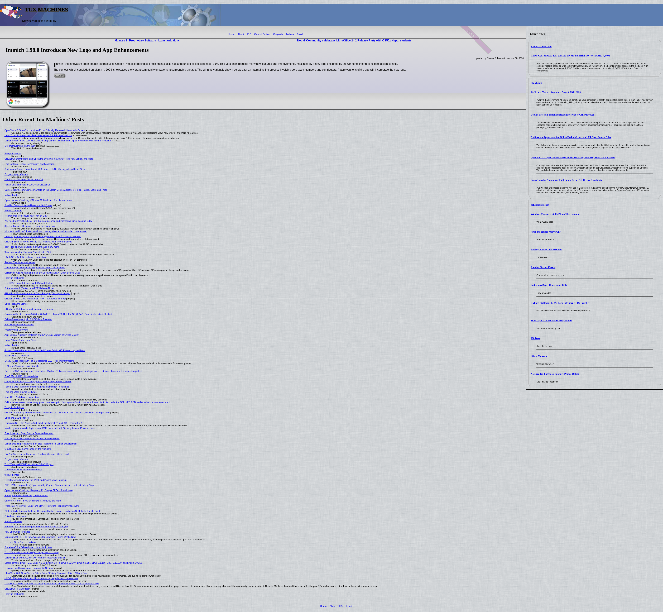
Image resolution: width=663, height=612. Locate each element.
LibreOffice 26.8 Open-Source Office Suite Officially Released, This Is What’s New (45, 573)
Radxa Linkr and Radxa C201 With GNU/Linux (27, 184)
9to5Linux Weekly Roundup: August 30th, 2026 (556, 92)
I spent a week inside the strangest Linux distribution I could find (36, 386)
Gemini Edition (262, 34)
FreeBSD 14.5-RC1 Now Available (21, 376)
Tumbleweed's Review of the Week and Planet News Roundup (35, 480)
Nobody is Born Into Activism (546, 249)
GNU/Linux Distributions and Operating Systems (28, 309)
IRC (249, 34)
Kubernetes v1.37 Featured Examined (23, 469)
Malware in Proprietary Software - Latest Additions (147, 40)
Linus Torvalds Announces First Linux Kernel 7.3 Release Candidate (566, 180)
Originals (278, 34)
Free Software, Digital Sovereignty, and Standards (29, 164)
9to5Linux (536, 83)
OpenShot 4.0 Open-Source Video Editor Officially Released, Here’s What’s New (573, 157)
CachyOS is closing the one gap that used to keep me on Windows (37, 381)
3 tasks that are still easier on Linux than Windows (29, 226)
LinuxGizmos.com (541, 46)
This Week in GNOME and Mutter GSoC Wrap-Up (29, 464)
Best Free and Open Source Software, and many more (31, 247)
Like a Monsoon (539, 356)
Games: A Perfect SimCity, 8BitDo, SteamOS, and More (32, 500)
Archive (290, 34)
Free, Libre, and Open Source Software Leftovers (29, 433)
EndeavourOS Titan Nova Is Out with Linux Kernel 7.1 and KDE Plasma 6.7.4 (43, 423)
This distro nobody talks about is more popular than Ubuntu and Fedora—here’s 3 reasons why (51, 583)
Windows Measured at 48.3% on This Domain (555, 214)
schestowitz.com (540, 204)
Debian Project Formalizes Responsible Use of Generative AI (562, 114)
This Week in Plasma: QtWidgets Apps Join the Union (31, 552)
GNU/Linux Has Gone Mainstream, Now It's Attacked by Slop (35, 298)
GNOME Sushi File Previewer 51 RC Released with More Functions (38, 241)
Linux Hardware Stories (16, 304)
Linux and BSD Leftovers (17, 418)
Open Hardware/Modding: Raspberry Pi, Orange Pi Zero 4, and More (38, 490)
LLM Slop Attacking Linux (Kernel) (21, 366)
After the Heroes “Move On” (546, 232)
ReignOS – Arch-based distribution (21, 397)
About (241, 34)
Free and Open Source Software (20, 392)
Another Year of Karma (543, 267)
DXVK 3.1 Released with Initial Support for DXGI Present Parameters (39, 361)
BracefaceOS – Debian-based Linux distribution (28, 547)
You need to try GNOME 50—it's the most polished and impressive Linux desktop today (48, 221)
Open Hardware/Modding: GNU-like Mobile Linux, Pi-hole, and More (38, 200)
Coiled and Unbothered (15, 516)
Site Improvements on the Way (20, 146)
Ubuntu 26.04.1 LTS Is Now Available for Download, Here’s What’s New (40, 537)
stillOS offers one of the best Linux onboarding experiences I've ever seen (41, 578)
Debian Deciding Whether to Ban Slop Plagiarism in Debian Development (40, 443)
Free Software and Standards (19, 324)
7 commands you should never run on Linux (26, 215)
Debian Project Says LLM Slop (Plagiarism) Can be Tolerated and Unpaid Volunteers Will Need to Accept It (57, 140)
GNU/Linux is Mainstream (17, 588)
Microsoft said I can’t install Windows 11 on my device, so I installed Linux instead (45, 231)
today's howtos (11, 195)
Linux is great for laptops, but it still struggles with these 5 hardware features (42, 236)
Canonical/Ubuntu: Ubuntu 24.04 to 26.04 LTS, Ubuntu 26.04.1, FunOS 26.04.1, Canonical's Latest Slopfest (58, 314)
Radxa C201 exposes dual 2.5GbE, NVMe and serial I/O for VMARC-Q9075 (570, 55)
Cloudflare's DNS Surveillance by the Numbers (27, 449)
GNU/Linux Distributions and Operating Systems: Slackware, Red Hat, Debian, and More (48, 158)
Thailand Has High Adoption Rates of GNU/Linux (28, 568)
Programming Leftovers (16, 174)
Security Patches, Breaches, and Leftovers (26, 495)
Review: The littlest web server (19, 262)
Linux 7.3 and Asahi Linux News (20, 340)
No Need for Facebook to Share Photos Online (555, 374)
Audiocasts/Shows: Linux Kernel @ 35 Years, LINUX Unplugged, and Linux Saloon (45, 169)
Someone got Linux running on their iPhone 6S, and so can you (36, 526)
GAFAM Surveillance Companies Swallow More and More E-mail (36, 454)
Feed (300, 34)
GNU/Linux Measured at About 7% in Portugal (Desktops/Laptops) (37, 293)
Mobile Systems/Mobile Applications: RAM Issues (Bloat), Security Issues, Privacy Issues (49, 428)
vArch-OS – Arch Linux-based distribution (25, 257)
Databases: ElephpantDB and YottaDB (23, 179)
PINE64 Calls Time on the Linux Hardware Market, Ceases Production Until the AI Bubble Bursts (52, 511)
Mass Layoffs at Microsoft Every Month (551, 320)
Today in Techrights (14, 278)
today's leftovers (12, 153)
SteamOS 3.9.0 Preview (16, 355)
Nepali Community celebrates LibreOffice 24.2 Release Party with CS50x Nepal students (354, 40)
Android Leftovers (13, 210)
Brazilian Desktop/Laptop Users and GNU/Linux (28, 205)
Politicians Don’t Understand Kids (549, 285)
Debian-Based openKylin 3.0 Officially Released (28, 319)
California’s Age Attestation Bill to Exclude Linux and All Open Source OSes (571, 137)
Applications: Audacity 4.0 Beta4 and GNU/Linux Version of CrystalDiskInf (41, 335)
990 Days (535, 338)
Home (231, 34)
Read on (59, 75)
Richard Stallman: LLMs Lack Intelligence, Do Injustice (560, 303)
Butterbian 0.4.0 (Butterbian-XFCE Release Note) (29, 288)
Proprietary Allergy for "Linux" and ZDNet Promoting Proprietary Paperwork (41, 506)
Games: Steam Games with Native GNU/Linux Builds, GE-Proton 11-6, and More (44, 350)
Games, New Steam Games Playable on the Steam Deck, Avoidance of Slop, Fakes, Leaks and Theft (55, 190)
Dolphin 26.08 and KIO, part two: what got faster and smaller (34, 557)
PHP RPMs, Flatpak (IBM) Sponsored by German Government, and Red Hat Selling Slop (49, 485)
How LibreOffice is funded (17, 531)
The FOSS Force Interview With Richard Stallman (29, 283)
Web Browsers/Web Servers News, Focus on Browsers (32, 438)
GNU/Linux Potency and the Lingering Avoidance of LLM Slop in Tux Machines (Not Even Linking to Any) (56, 412)
